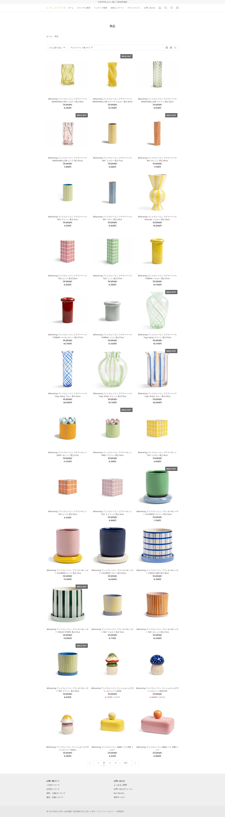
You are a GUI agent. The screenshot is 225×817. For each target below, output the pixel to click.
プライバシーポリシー (106, 811)
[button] (84, 8)
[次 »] (135, 762)
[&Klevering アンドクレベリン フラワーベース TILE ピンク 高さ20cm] (67, 251)
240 (125, 763)
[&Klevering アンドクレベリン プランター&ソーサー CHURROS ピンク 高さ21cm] (67, 546)
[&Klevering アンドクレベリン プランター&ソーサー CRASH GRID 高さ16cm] (157, 546)
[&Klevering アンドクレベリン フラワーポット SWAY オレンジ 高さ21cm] (67, 428)
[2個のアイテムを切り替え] (167, 48)
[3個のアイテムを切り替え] (171, 48)
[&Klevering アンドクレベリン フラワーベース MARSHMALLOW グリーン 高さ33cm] (157, 74)
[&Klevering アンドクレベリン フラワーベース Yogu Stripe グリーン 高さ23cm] (112, 369)
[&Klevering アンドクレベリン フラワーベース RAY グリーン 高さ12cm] (67, 192)
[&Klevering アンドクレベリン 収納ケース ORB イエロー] (112, 722)
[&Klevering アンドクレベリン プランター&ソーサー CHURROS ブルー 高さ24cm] (112, 546)
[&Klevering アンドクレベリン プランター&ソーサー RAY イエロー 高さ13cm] (112, 604)
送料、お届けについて (55, 793)
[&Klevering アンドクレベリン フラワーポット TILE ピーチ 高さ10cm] (67, 487)
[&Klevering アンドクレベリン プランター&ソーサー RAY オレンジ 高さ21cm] (157, 604)
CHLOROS (53, 811)
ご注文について (53, 785)
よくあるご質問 (120, 785)
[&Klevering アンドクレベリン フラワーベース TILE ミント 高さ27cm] (112, 251)
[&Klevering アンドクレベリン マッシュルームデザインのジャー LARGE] (112, 663)
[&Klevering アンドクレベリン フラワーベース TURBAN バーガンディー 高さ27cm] (67, 310)
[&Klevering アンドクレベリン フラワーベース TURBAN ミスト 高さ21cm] (112, 310)
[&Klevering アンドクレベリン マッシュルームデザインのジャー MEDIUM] (157, 663)
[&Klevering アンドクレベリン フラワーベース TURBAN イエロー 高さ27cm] (157, 251)
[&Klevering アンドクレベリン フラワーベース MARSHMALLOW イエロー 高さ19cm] (67, 74)
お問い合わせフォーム (123, 789)
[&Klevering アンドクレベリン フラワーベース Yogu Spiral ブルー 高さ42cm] (67, 369)
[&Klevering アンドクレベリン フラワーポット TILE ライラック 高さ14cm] (112, 487)
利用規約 (120, 811)
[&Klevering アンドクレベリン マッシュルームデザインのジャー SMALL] (67, 722)
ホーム (49, 36)
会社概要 (68, 811)
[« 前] (89, 762)
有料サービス (119, 797)
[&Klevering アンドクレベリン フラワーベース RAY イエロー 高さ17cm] (112, 133)
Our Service (119, 793)
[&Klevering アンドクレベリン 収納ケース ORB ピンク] (157, 722)
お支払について (53, 789)
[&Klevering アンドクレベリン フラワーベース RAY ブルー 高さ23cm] (112, 192)
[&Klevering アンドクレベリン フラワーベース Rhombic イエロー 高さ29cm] (157, 192)
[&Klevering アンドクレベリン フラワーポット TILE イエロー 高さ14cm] (157, 428)
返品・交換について (54, 797)
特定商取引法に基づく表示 (84, 811)
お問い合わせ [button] (119, 781)
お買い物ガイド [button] (53, 781)
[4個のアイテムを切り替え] (175, 48)
